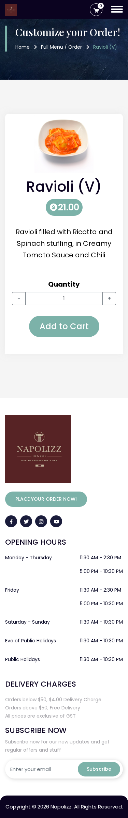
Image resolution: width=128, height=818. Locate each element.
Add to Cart (64, 326)
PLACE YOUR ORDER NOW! (46, 499)
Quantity (64, 284)
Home (22, 47)
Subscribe (99, 769)
